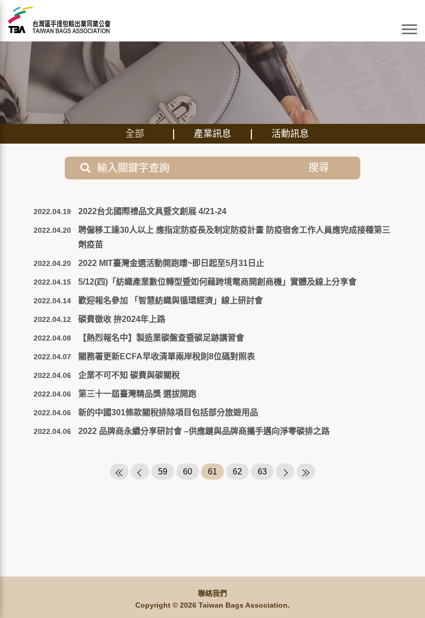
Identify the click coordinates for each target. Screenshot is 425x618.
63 (262, 471)
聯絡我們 (212, 593)
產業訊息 (212, 134)
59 (162, 471)
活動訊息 (290, 134)
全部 (134, 134)
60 (187, 471)
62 (237, 471)
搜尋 (318, 167)
